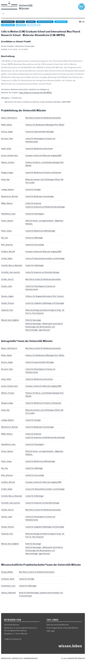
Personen (21, 25)
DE (80, 22)
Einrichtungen (33, 25)
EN (83, 22)
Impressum (6, 658)
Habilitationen (8, 25)
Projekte (20, 22)
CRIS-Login (51, 631)
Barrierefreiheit (31, 658)
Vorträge (30, 22)
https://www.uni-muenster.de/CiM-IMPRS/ (35, 93)
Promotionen (61, 22)
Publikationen (7, 22)
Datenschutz (17, 658)
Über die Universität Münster (58, 625)
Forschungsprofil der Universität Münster (62, 628)
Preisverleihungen (45, 22)
